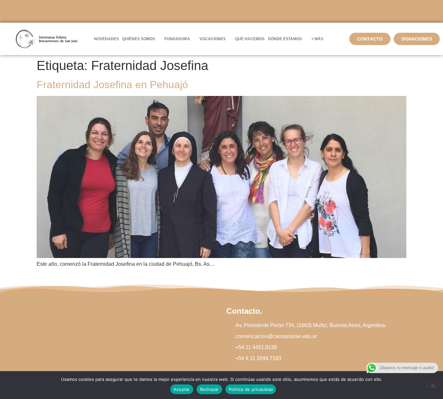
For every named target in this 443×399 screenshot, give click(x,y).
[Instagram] (221, 11)
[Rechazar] (432, 385)
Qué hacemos (250, 39)
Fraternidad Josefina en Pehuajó (112, 84)
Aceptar (182, 389)
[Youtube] (239, 11)
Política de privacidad (251, 389)
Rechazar (209, 389)
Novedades (106, 39)
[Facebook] (204, 11)
